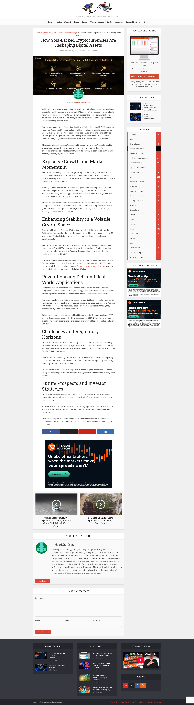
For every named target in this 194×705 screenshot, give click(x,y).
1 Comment (96, 670)
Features (119, 22)
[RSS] (143, 685)
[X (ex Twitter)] (131, 685)
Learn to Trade (80, 22)
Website (96, 620)
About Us (121, 702)
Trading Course (97, 22)
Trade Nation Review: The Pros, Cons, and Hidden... (149, 107)
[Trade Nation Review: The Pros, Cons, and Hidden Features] (136, 106)
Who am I (113, 702)
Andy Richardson (80, 51)
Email (67, 620)
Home (50, 22)
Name (38, 620)
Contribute (149, 702)
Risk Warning (129, 702)
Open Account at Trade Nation (144, 76)
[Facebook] (137, 685)
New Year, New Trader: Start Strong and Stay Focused (101, 665)
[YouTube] (125, 685)
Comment (39, 598)
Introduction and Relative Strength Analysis (100, 677)
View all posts (42, 581)
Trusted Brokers (133, 22)
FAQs (109, 22)
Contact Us (157, 702)
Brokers (145, 103)
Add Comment (65, 51)
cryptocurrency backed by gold (92, 266)
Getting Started (64, 22)
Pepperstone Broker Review (148, 117)
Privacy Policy (139, 702)
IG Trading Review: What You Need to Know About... (103, 654)
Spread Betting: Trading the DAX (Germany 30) (102, 688)
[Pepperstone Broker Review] (136, 117)
